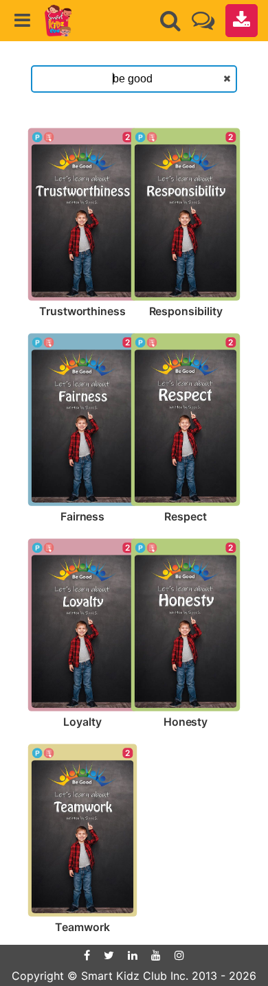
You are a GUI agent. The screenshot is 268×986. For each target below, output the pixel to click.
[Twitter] (109, 955)
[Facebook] (86, 955)
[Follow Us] (203, 20)
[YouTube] (156, 955)
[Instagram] (179, 955)
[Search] (170, 21)
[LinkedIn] (132, 955)
